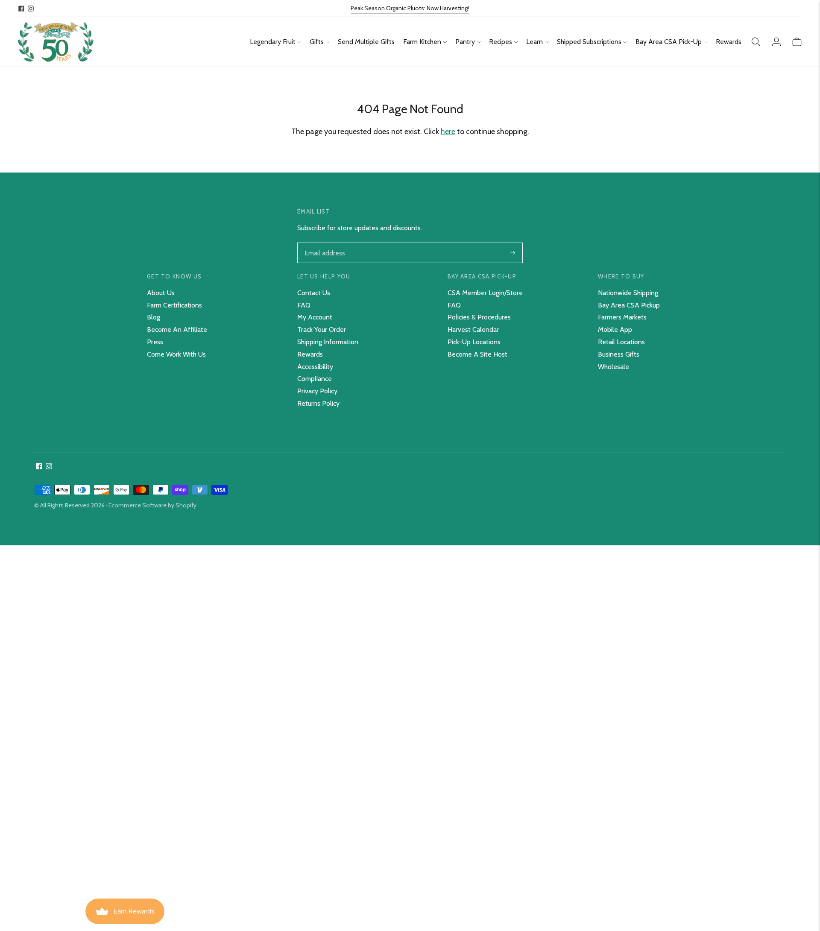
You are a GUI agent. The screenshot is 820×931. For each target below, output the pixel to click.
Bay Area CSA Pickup (629, 305)
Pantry (465, 42)
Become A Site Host (477, 354)
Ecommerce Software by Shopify (152, 505)
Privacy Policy (317, 391)
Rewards (728, 42)
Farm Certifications (174, 305)
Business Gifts (618, 354)
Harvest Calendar (473, 329)
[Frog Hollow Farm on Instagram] (31, 9)
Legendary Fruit (273, 42)
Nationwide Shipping (628, 293)
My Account (314, 317)
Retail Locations (621, 342)
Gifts (317, 42)
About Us (161, 293)
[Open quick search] (756, 41)
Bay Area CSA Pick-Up (669, 42)
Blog (153, 317)
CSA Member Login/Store (485, 293)
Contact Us (313, 293)
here (448, 131)
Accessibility (315, 367)
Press (155, 342)
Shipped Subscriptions (589, 42)
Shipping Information (327, 342)
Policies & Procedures (479, 317)
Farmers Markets (622, 317)
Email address (324, 243)
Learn (534, 42)
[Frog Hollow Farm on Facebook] (21, 9)
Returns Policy (318, 403)
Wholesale (613, 367)
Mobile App (615, 329)
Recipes (500, 42)
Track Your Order (321, 329)
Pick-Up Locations (474, 342)
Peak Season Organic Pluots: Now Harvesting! (410, 8)
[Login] (776, 41)
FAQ (303, 305)
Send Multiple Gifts (366, 42)
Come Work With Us (176, 354)
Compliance (314, 379)
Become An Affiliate (177, 329)
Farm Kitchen (422, 42)
